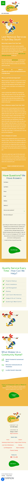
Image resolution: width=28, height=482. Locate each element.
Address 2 (6, 205)
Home (7, 439)
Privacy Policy (18, 240)
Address (5, 200)
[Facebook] (13, 457)
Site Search (13, 463)
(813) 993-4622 (7, 69)
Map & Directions (14, 433)
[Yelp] (15, 457)
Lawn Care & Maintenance (8, 445)
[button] (2, 479)
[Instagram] (16, 457)
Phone (5, 191)
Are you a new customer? (9, 210)
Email (5, 196)
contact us (15, 69)
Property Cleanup (14, 450)
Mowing (20, 445)
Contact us (4, 166)
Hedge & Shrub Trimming (20, 442)
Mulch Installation (20, 447)
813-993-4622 (5, 13)
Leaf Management (8, 447)
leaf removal (15, 60)
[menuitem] (8, 440)
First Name (6, 182)
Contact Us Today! (14, 395)
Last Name (6, 186)
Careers (20, 439)
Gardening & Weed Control (8, 442)
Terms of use (11, 240)
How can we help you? (8, 214)
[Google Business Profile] (11, 457)
